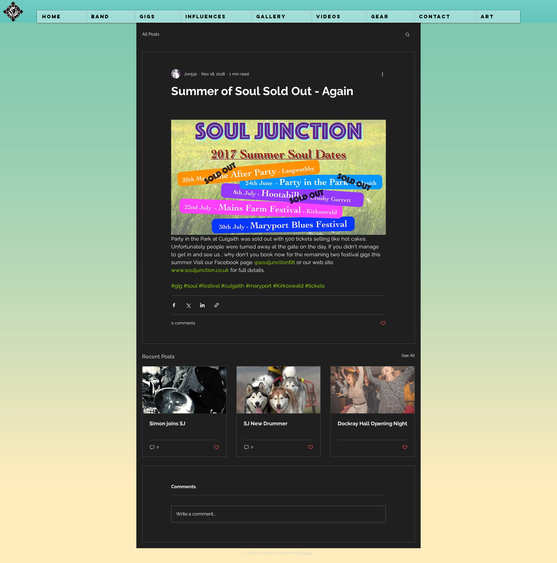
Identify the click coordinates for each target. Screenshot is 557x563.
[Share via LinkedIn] (202, 305)
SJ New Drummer (265, 423)
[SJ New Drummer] (279, 389)
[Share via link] (216, 305)
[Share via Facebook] (174, 305)
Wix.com (304, 553)
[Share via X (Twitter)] (188, 305)
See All (408, 355)
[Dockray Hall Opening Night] (373, 389)
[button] (407, 34)
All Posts (150, 34)
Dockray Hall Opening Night (372, 423)
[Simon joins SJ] (184, 389)
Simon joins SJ (167, 423)
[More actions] (382, 73)
